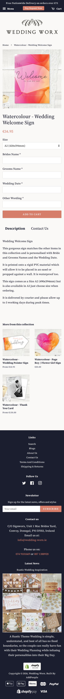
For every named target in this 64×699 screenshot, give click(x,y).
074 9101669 (23, 554)
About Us (32, 453)
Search (32, 444)
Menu (10, 8)
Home (6, 45)
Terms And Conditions (32, 462)
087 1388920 (41, 554)
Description (15, 228)
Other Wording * (13, 198)
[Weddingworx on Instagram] (40, 483)
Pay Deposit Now (33, 8)
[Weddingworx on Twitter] (24, 483)
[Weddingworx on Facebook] (32, 483)
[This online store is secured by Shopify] (32, 669)
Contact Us (39, 228)
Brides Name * (12, 154)
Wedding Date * (13, 183)
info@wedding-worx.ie (32, 540)
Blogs (32, 448)
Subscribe (51, 509)
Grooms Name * (13, 169)
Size (5, 139)
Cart (58, 8)
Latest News (32, 563)
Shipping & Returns (32, 466)
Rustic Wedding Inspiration (32, 569)
